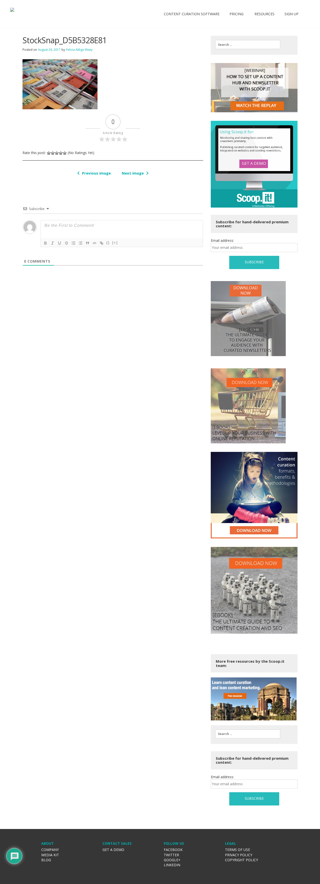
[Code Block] (94, 243)
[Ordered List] (73, 243)
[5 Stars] (65, 153)
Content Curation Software (192, 14)
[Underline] (59, 243)
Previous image (96, 173)
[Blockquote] (87, 243)
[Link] (101, 243)
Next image (133, 173)
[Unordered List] (80, 243)
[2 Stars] (53, 153)
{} (108, 243)
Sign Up (291, 14)
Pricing (237, 14)
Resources (264, 14)
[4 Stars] (61, 153)
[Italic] (52, 243)
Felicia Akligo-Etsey (79, 50)
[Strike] (66, 243)
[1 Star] (49, 153)
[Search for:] (247, 44)
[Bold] (45, 243)
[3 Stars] (57, 153)
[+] (115, 243)
